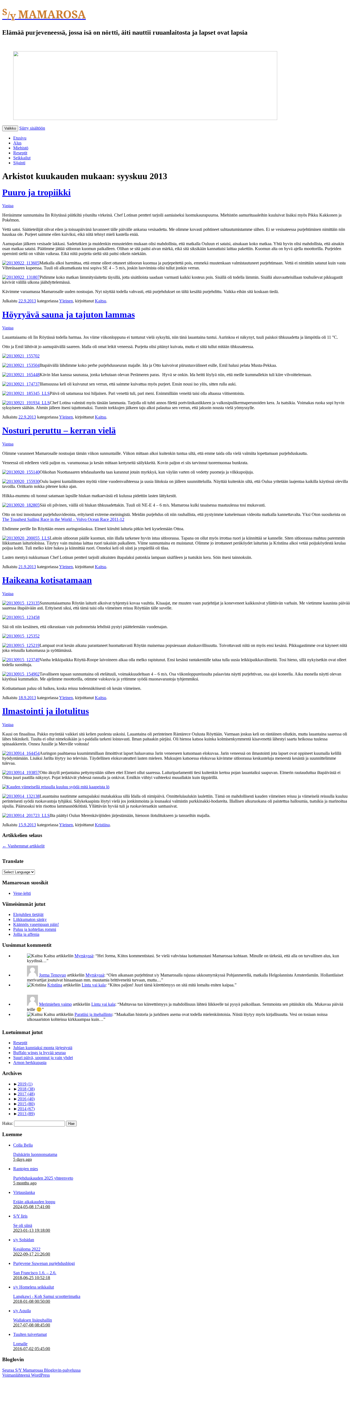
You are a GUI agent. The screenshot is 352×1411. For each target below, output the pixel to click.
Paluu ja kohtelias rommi (34, 929)
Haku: (7, 1123)
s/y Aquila (22, 1310)
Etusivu (19, 138)
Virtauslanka (24, 1192)
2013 (26, 1113)
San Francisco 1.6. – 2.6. (34, 1272)
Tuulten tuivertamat (30, 1334)
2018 (26, 1089)
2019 (25, 1084)
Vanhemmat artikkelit (23, 846)
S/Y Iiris (20, 1216)
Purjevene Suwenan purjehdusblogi (44, 1263)
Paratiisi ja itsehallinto (93, 1014)
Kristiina (102, 824)
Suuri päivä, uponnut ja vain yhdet (43, 1057)
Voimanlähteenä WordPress (26, 1375)
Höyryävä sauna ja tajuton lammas (68, 314)
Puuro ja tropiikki (36, 192)
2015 (26, 1103)
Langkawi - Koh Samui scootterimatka (46, 1296)
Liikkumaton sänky (30, 919)
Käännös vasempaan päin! (36, 924)
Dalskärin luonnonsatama (35, 1154)
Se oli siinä (22, 1225)
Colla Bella (23, 1145)
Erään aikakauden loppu (34, 1201)
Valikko (10, 128)
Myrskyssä (84, 955)
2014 (26, 1108)
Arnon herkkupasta (29, 1062)
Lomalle (20, 1343)
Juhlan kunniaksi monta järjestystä (42, 1047)
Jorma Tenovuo (52, 975)
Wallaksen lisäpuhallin (32, 1320)
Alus (17, 143)
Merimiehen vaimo (55, 1004)
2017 (26, 1094)
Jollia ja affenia (26, 934)
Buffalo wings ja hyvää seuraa (39, 1052)
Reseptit (20, 153)
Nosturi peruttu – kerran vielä (59, 430)
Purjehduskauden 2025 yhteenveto (43, 1178)
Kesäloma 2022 (26, 1249)
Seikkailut (22, 157)
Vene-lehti (22, 893)
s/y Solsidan (23, 1239)
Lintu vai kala (94, 985)
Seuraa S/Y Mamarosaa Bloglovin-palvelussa (41, 1370)
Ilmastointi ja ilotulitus (45, 711)
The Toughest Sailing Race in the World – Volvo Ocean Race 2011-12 (63, 519)
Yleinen (66, 301)
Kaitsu (100, 301)
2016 (26, 1098)
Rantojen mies (25, 1168)
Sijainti (19, 162)
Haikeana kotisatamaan (47, 580)
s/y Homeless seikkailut (33, 1287)
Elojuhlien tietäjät (28, 914)
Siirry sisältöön (32, 128)
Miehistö (20, 148)
